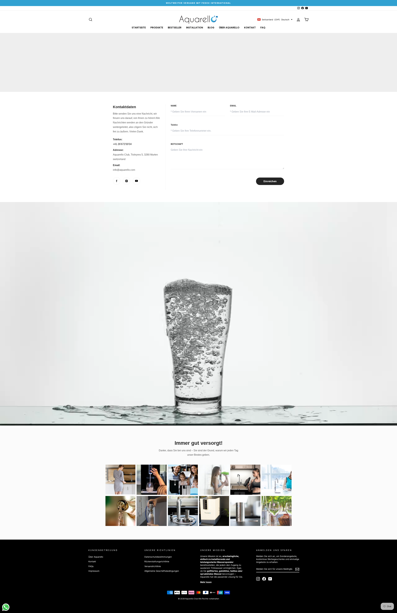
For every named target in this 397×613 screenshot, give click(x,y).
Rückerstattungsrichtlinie (156, 561)
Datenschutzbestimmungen (158, 557)
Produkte (156, 27)
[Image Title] (116, 181)
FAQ (262, 27)
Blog (211, 27)
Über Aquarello (229, 27)
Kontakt (250, 27)
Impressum (93, 571)
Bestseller (174, 27)
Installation (194, 27)
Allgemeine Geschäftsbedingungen (161, 571)
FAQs (91, 566)
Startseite (139, 27)
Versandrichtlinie (152, 566)
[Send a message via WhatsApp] (6, 607)
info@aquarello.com (124, 170)
